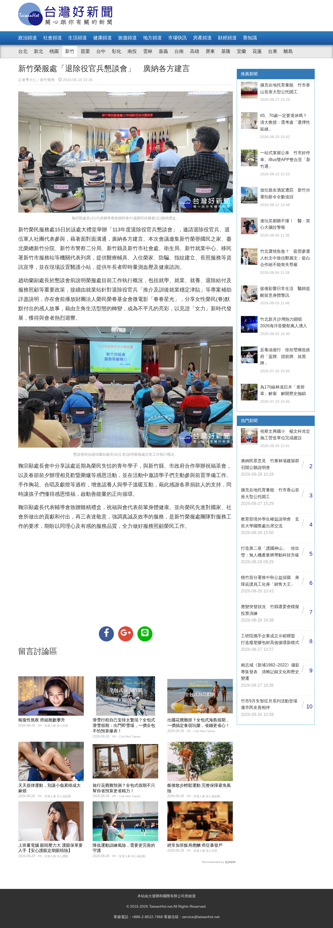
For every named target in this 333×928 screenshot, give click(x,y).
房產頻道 (202, 37)
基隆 (225, 51)
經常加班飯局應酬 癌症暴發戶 (194, 845)
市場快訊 (177, 37)
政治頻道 (27, 37)
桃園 (54, 51)
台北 (23, 51)
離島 (288, 51)
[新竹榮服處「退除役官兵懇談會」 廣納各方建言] (106, 634)
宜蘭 (241, 51)
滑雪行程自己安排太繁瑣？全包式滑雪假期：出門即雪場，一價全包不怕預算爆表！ (124, 725)
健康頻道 (102, 37)
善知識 (250, 37)
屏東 (210, 51)
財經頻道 (227, 37)
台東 (272, 51)
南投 (132, 51)
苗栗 (85, 51)
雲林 (147, 51)
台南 (179, 51)
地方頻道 (152, 37)
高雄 (194, 51)
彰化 (116, 51)
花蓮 (257, 51)
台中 (101, 51)
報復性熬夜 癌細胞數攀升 (41, 720)
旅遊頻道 (127, 37)
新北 (38, 51)
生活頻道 (77, 37)
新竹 (69, 51)
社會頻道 (52, 37)
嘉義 (163, 51)
